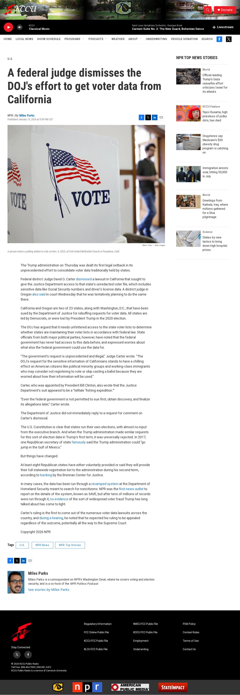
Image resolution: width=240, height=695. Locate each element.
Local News (24, 39)
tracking (46, 475)
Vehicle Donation (184, 39)
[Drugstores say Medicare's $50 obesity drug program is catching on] (188, 142)
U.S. (10, 59)
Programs (72, 39)
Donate (226, 10)
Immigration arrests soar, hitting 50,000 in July (215, 172)
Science (207, 231)
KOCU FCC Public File (145, 632)
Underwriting (156, 39)
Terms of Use (191, 640)
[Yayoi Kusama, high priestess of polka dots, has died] (188, 113)
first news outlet (131, 489)
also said (38, 294)
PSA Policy (189, 624)
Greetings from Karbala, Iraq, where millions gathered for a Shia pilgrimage (215, 209)
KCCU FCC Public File (96, 640)
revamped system (104, 484)
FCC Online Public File (96, 632)
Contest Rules (191, 632)
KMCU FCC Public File (145, 624)
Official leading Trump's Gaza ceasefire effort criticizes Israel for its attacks (214, 83)
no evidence (59, 499)
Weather (118, 39)
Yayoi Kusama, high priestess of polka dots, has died (214, 116)
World (206, 69)
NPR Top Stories (70, 545)
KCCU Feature (211, 106)
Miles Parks (26, 115)
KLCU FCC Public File (96, 649)
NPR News (42, 545)
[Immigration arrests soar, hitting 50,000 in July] (188, 174)
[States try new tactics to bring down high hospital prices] (188, 239)
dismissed (84, 279)
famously (79, 442)
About (133, 39)
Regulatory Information (98, 624)
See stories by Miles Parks (48, 589)
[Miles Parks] (16, 582)
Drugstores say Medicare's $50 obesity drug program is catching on (215, 144)
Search (207, 39)
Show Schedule (49, 39)
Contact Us (189, 649)
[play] (8, 27)
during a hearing (51, 518)
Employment (140, 640)
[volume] (19, 27)
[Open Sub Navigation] (83, 39)
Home (8, 39)
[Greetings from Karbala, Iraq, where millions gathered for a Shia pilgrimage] (188, 202)
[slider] (25, 27)
